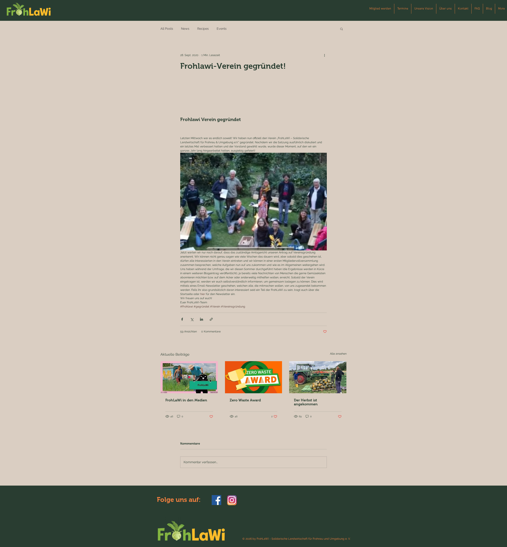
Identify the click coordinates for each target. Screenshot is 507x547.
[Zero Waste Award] (253, 377)
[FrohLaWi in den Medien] (189, 377)
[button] (341, 28)
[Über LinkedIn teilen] (201, 319)
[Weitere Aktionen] (324, 55)
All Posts (166, 29)
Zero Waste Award (245, 400)
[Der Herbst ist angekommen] (317, 377)
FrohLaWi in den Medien (186, 400)
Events (222, 29)
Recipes (203, 29)
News (185, 29)
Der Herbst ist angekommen (306, 402)
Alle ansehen (338, 353)
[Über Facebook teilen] (182, 319)
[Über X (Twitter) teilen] (192, 319)
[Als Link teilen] (211, 319)
